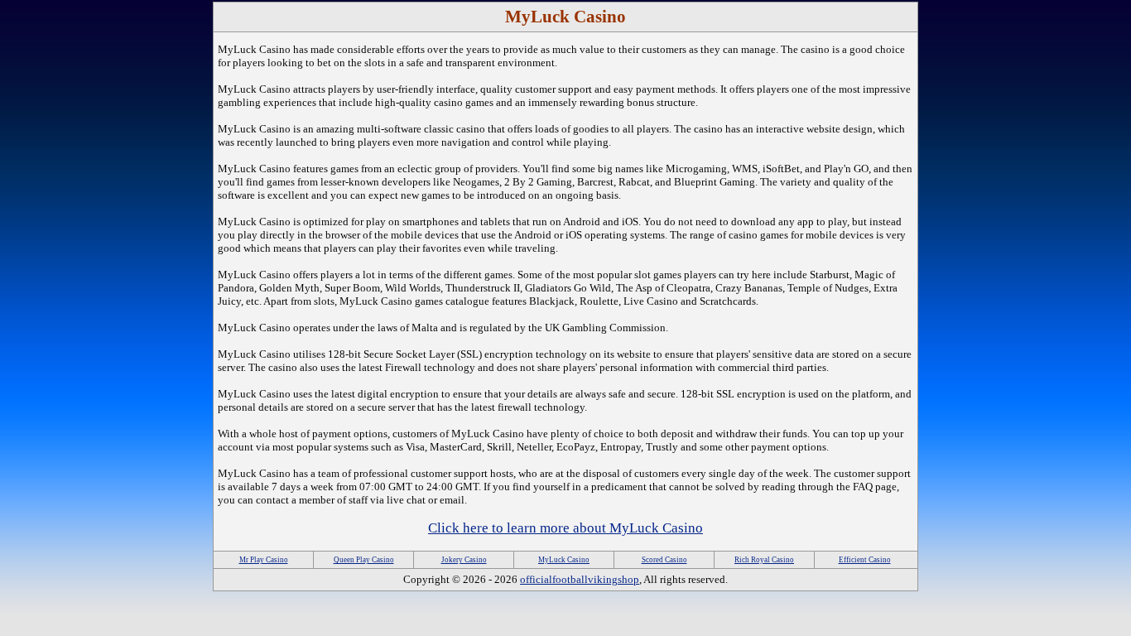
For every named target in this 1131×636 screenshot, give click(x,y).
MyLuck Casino (564, 560)
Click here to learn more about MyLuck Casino (565, 528)
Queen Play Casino (364, 560)
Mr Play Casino (263, 560)
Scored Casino (664, 560)
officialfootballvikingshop (579, 579)
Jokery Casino (464, 560)
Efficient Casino (865, 560)
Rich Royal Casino (764, 560)
